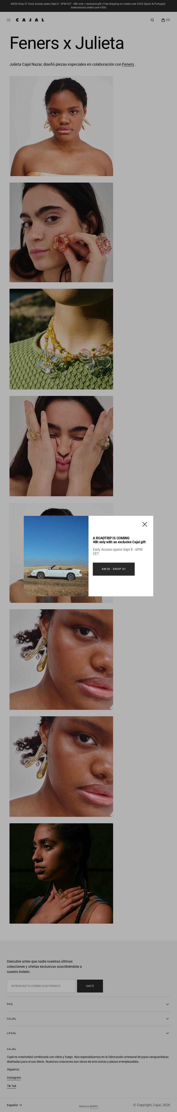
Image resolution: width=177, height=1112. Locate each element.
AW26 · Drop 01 (114, 569)
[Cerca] (144, 524)
